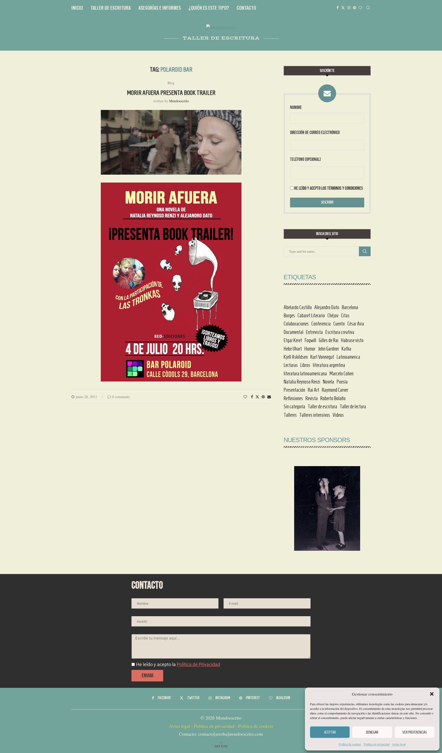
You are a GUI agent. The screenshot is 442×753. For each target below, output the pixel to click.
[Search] (368, 7)
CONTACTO (246, 7)
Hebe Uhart (293, 348)
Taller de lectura (353, 406)
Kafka (346, 348)
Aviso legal (399, 744)
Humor (309, 348)
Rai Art (313, 389)
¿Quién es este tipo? (209, 7)
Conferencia (321, 323)
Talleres (290, 415)
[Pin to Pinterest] (263, 396)
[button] (431, 693)
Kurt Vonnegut (322, 356)
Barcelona (350, 307)
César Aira (355, 323)
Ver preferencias (414, 732)
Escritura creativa (339, 332)
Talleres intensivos (314, 415)
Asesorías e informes (159, 7)
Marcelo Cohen (341, 373)
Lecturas (291, 365)
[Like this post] (245, 396)
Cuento (339, 323)
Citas (345, 315)
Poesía (342, 381)
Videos (338, 415)
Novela (328, 381)
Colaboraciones (296, 323)
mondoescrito (179, 100)
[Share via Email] (269, 396)
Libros (305, 365)
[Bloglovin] (360, 7)
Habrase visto (352, 340)
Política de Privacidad (198, 664)
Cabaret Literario (311, 315)
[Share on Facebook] (252, 396)
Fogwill (310, 340)
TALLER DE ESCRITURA (111, 7)
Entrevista (314, 332)
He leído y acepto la (178, 664)
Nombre (296, 107)
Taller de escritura (322, 406)
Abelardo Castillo (298, 307)
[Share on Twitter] (257, 396)
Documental (293, 332)
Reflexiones (293, 398)
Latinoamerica (348, 356)
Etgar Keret (293, 340)
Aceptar (330, 732)
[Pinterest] (354, 7)
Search (365, 251)
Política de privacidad (377, 744)
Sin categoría (294, 406)
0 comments (121, 396)
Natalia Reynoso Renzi (302, 381)
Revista (311, 398)
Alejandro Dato (326, 307)
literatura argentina (329, 365)
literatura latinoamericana (305, 373)
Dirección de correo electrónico (315, 132)
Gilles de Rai (328, 340)
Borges (289, 315)
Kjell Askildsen (296, 356)
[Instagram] (348, 7)
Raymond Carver (335, 389)
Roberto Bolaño (333, 398)
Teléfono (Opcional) (305, 159)
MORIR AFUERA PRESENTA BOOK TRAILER (171, 92)
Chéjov (332, 315)
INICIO (77, 7)
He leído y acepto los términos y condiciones (328, 188)
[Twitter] (343, 7)
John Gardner (328, 348)
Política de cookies (350, 744)
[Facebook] (338, 7)
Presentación (294, 389)
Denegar (372, 732)
